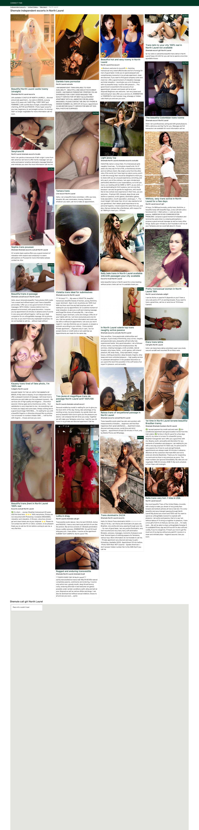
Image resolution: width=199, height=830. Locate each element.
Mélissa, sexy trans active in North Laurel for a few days (163, 200)
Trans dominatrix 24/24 (113, 515)
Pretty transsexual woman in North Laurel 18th (164, 290)
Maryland (43, 7)
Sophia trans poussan (22, 247)
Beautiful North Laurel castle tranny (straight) (29, 90)
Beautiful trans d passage (24, 294)
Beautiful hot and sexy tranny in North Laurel (120, 60)
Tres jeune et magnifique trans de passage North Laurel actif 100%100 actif (75, 399)
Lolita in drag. (63, 516)
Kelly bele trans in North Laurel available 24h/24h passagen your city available (121, 274)
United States (33, 7)
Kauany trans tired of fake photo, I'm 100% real (30, 384)
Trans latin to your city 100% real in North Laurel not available (164, 46)
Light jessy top (108, 157)
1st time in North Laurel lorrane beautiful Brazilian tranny (166, 422)
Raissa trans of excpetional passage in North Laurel (120, 413)
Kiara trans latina (154, 342)
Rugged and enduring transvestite (73, 571)
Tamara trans (63, 191)
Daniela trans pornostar (68, 81)
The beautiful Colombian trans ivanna (165, 117)
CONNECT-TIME (16, 3)
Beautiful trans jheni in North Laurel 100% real (29, 504)
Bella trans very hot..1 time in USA (163, 498)
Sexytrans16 (17, 151)
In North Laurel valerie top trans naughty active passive (117, 328)
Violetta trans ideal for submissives (74, 292)
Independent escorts (18, 7)
